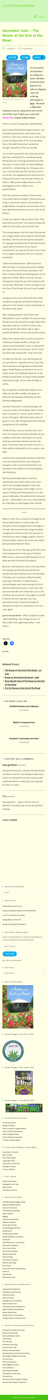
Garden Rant (7, 1231)
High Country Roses (9, 1303)
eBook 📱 (39, 57)
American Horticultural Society (13, 1330)
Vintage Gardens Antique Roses (13, 1318)
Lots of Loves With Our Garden (13, 915)
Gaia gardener (9, 764)
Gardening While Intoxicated (12, 1237)
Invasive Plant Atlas (9, 1347)
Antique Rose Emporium (11, 1289)
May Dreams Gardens (10, 1245)
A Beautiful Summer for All (12, 906)
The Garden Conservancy (11, 1373)
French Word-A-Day (9, 1225)
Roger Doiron (7, 1187)
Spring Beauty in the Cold (11, 920)
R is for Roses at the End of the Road (22, 688)
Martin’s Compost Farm (24, 722)
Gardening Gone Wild (10, 1234)
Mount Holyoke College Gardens (14, 1128)
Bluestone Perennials (10, 1333)
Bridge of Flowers (8, 1125)
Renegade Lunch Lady (10, 1184)
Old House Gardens (9, 1362)
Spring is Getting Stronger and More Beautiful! (19, 910)
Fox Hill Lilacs (7, 1341)
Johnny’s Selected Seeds (11, 1350)
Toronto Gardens (8, 1169)
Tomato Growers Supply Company (15, 1379)
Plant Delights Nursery (10, 1365)
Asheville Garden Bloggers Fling (13, 1202)
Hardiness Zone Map (10, 1344)
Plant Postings (7, 1257)
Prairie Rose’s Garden (10, 1260)
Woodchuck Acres (9, 1277)
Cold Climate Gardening (11, 1210)
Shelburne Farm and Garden (12, 1315)
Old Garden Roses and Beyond (13, 1306)
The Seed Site (7, 1376)
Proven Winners (8, 1368)
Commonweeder (18, 5)
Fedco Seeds (7, 1339)
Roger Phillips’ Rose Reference (13, 1309)
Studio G (5, 1271)
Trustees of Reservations (11, 1140)
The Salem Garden (9, 1166)
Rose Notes (6, 1266)
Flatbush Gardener (9, 1222)
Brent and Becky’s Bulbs (11, 1336)
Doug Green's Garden (10, 1152)
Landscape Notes (8, 1161)
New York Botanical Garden (12, 1131)
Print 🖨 (12, 57)
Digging (5, 1216)
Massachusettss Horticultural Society (16, 1353)
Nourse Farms (7, 1359)
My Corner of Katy (9, 1248)
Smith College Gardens (10, 1134)
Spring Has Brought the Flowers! (14, 924)
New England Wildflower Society (14, 1356)
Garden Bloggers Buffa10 (11, 1228)
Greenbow (6, 1239)
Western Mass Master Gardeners (14, 1382)
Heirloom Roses (8, 1298)
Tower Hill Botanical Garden (12, 1137)
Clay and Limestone (9, 1208)
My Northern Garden (10, 1251)
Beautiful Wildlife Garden (11, 1205)
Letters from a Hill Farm (11, 1163)
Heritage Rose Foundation (12, 1301)
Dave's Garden (7, 1213)
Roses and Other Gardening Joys (14, 1268)
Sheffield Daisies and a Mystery (24, 706)
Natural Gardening (9, 1254)
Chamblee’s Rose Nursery (11, 1292)
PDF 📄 (25, 57)
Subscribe (10, 954)
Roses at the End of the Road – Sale (22, 677)
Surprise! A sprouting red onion (24, 739)
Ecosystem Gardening (10, 1219)
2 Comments (26, 48)
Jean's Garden (7, 1155)
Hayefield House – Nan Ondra (13, 1242)
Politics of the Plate (9, 1181)
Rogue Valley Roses (9, 1312)
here (32, 103)
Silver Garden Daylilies (10, 1370)
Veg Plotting (6, 1274)
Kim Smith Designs (9, 1158)
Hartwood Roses (8, 1295)
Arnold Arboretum (9, 1123)
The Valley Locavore (9, 1190)
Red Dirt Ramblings (9, 1263)
